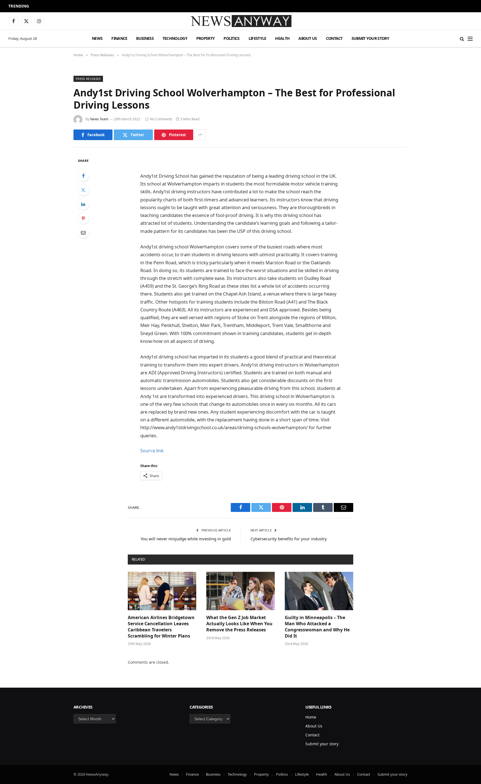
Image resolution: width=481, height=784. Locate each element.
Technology (175, 38)
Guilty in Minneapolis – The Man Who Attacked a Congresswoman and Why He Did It (317, 627)
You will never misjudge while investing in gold (186, 538)
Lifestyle (257, 38)
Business (144, 38)
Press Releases (88, 79)
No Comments (161, 119)
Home (310, 717)
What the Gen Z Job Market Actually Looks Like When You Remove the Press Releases (239, 624)
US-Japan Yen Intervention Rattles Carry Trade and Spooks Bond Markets (104, 6)
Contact (334, 38)
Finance (119, 38)
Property (205, 38)
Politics (231, 38)
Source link (152, 450)
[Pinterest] (83, 218)
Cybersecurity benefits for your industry (289, 538)
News (97, 38)
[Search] (462, 38)
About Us (307, 38)
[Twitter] (83, 190)
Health (282, 38)
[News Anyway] (240, 21)
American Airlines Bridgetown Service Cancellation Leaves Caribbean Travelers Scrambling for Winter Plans (161, 627)
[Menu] (470, 38)
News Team (99, 119)
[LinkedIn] (83, 204)
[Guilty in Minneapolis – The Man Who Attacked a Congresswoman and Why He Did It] (319, 591)
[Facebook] (83, 175)
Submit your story (370, 38)
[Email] (83, 232)
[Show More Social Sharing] (200, 135)
